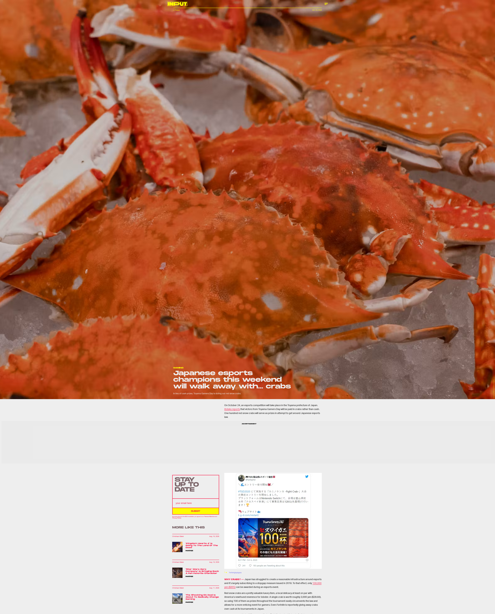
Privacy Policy (176, 517)
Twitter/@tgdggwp (235, 573)
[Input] (177, 4)
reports (232, 408)
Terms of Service (209, 516)
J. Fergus (176, 10)
